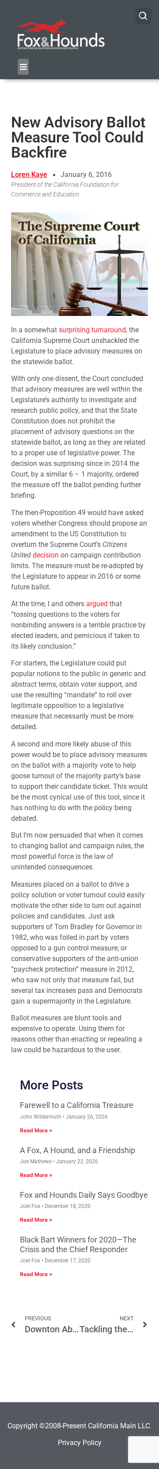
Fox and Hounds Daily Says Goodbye (84, 1195)
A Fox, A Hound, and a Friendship (77, 1150)
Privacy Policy (80, 1442)
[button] (23, 67)
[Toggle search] (143, 16)
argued (97, 604)
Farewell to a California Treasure (76, 1105)
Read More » (36, 1130)
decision (46, 555)
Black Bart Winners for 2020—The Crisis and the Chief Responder (78, 1244)
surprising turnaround (92, 330)
